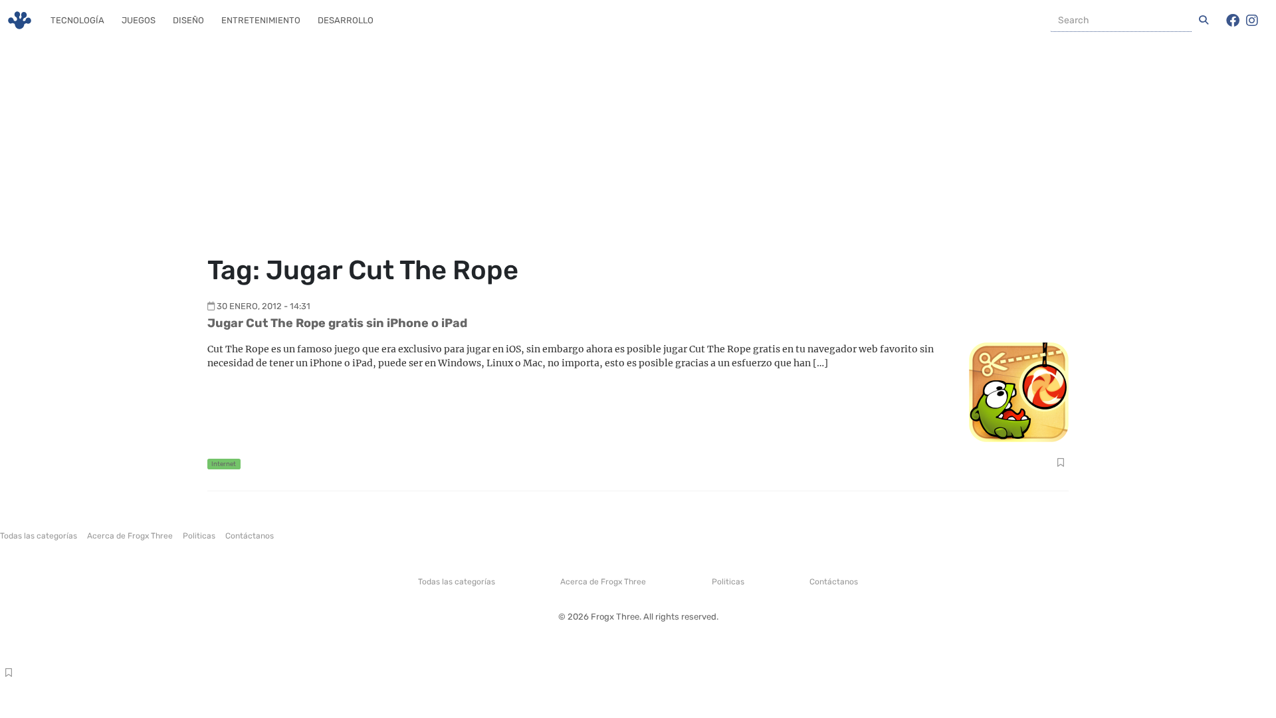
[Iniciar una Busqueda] (1203, 20)
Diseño (188, 20)
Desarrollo (345, 20)
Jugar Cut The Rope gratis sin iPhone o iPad (337, 323)
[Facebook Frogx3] (1232, 21)
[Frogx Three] (19, 20)
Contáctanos (249, 535)
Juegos (139, 20)
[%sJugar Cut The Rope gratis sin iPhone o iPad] (1019, 391)
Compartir (1060, 464)
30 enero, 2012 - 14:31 (263, 306)
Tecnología (77, 20)
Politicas (199, 535)
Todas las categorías (38, 535)
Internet (223, 463)
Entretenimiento (260, 20)
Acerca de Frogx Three (130, 535)
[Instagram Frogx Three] (1252, 21)
